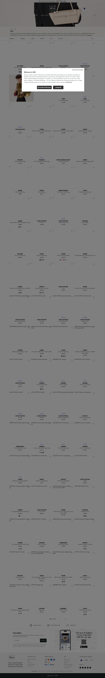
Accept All (58, 87)
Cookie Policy (68, 82)
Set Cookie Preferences (44, 87)
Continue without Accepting (77, 69)
